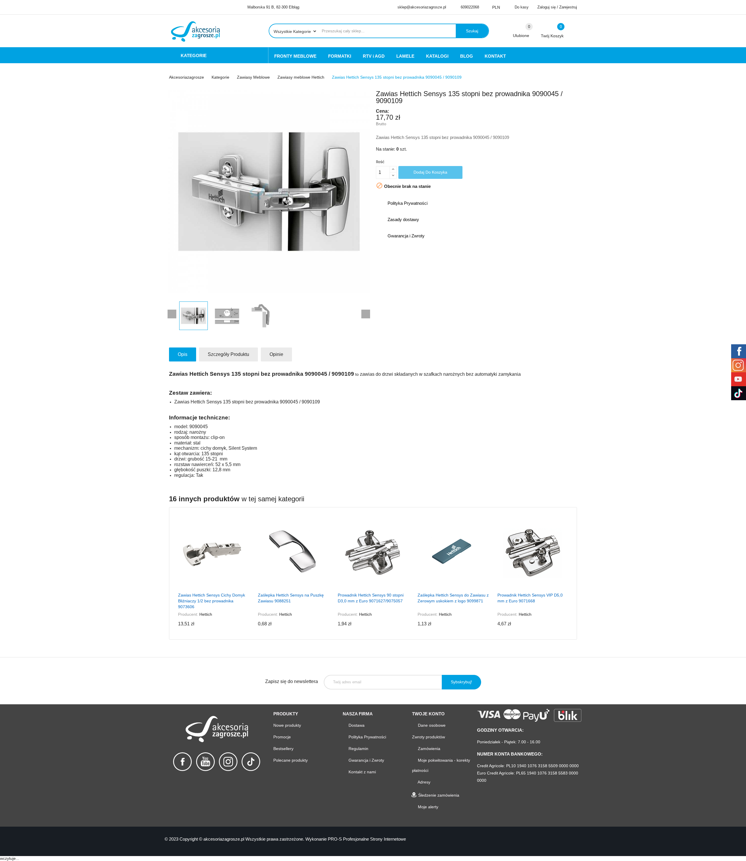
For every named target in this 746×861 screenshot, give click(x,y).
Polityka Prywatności (366, 737)
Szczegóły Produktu (228, 354)
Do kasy (522, 7)
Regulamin (357, 748)
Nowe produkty (287, 725)
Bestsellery (283, 748)
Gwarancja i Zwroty (365, 760)
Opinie (276, 354)
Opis (182, 354)
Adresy (423, 782)
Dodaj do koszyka (430, 172)
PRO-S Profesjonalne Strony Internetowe (367, 839)
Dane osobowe (431, 725)
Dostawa (356, 725)
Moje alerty (427, 806)
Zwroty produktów (428, 737)
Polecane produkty (290, 760)
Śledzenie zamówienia (438, 795)
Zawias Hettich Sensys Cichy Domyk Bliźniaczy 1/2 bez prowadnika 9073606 (211, 601)
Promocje (282, 737)
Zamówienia (428, 748)
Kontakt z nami (361, 772)
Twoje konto (428, 713)
